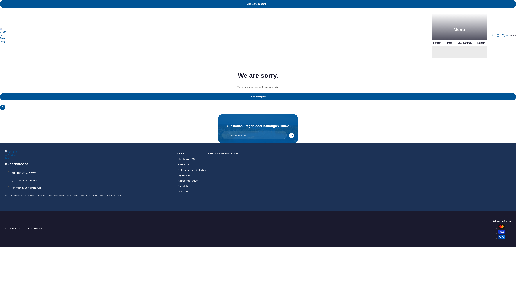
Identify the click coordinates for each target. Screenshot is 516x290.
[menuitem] (451, 52)
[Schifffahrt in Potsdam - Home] (3, 35)
